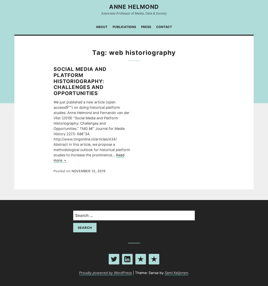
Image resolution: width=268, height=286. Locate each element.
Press (146, 27)
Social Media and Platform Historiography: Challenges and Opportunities (80, 81)
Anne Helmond (134, 6)
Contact (164, 27)
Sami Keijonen (176, 273)
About (102, 27)
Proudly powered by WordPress (105, 273)
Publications (124, 27)
